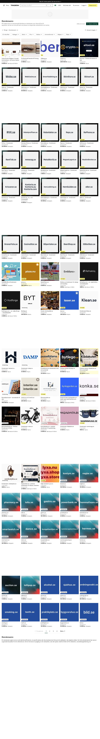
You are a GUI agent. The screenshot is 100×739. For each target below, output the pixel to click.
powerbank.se (64, 512)
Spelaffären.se (45, 282)
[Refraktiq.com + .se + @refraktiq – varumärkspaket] (89, 271)
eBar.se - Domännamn (85, 197)
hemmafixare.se (84, 512)
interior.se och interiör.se (27, 397)
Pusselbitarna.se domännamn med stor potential (50, 369)
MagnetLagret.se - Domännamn (68, 170)
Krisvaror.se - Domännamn (8, 197)
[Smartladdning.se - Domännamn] (50, 77)
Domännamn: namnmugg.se (87, 426)
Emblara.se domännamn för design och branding (69, 282)
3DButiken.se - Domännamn (87, 255)
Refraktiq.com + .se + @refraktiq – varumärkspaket (89, 282)
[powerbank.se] (69, 502)
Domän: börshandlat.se (47, 311)
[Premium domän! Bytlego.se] (69, 357)
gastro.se (43, 512)
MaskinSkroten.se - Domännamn (88, 170)
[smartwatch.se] (11, 529)
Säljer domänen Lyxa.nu (47, 483)
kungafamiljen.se (45, 540)
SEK (59, 5)
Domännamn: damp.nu (27, 368)
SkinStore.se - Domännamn (67, 87)
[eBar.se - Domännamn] (89, 187)
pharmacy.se (5, 512)
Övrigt (5, 30)
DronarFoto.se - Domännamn (9, 255)
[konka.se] (89, 387)
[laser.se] (69, 300)
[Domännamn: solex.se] (30, 416)
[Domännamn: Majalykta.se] (69, 416)
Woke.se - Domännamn (8, 87)
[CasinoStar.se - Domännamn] (30, 244)
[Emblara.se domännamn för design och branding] (69, 271)
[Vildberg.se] (50, 48)
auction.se (4, 595)
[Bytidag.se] (30, 300)
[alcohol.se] (50, 585)
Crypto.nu (63, 58)
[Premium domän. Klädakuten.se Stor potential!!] (89, 358)
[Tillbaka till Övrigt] (2, 30)
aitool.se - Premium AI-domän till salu (88, 59)
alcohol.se (43, 595)
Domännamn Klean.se (85, 311)
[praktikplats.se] (50, 612)
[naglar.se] (89, 473)
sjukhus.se (63, 595)
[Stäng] (98, 1)
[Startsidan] (15, 5)
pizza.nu (23, 282)
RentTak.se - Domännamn (8, 170)
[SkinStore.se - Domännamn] (69, 77)
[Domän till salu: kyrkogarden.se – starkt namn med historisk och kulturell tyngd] (69, 387)
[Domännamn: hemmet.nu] (11, 357)
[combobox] (34, 5)
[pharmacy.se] (11, 502)
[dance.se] (30, 529)
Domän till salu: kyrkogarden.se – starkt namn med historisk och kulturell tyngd (68, 398)
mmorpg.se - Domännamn (27, 170)
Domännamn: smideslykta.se (9, 483)
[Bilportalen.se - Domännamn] (50, 244)
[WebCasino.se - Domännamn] (30, 77)
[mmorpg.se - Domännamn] (30, 159)
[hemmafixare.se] (89, 502)
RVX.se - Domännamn (7, 143)
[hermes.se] (89, 529)
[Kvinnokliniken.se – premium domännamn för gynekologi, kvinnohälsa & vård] (50, 416)
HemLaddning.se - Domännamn (49, 197)
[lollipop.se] (30, 585)
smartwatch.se (5, 540)
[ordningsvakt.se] (89, 585)
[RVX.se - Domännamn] (11, 132)
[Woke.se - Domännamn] (11, 77)
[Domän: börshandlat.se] (50, 300)
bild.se (81, 622)
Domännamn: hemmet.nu (8, 368)
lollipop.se (24, 595)
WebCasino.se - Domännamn (28, 87)
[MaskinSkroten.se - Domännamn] (89, 159)
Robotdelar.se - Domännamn (48, 143)
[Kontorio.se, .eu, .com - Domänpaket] (30, 187)
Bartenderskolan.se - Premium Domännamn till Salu (9, 427)
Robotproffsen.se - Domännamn (29, 143)
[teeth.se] (30, 612)
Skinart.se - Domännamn (86, 87)
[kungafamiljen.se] (50, 529)
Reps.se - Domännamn (66, 143)
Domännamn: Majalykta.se (67, 426)
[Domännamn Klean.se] (89, 300)
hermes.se (82, 540)
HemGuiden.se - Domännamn (67, 197)
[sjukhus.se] (69, 585)
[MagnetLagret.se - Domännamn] (69, 159)
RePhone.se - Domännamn (87, 143)
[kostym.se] (69, 473)
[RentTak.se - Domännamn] (11, 159)
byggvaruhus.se (64, 622)
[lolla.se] (30, 502)
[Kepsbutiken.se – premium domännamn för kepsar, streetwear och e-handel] (30, 473)
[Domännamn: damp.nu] (30, 357)
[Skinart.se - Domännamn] (89, 77)
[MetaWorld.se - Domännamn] (50, 159)
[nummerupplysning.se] (69, 529)
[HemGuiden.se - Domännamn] (69, 187)
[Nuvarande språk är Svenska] (55, 5)
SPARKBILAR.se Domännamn (9, 282)
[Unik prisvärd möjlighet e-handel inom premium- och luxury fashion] (11, 48)
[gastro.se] (50, 502)
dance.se (23, 540)
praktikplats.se (44, 622)
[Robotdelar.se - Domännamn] (50, 132)
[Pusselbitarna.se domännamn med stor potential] (50, 357)
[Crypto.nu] (69, 48)
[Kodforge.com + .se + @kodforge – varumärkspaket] (11, 300)
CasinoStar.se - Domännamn (28, 255)
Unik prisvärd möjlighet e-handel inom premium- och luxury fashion (10, 59)
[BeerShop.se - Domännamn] (69, 244)
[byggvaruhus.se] (69, 612)
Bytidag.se (24, 311)
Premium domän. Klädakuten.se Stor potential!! (88, 369)
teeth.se (23, 622)
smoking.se (5, 622)
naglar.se (82, 483)
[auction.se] (11, 585)
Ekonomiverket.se (45, 397)
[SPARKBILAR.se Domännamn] (11, 271)
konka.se (82, 397)
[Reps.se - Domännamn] (69, 132)
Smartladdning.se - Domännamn (49, 87)
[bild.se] (89, 612)
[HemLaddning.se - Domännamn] (50, 187)
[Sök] (46, 5)
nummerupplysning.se (66, 540)
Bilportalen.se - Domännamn (48, 255)
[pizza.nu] (30, 271)
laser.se (62, 311)
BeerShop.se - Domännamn (67, 255)
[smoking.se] (11, 612)
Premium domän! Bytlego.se (67, 368)
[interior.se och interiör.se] (30, 387)
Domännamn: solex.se (27, 426)
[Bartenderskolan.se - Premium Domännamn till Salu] (11, 416)
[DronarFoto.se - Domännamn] (11, 244)
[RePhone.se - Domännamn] (89, 132)
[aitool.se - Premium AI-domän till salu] (89, 48)
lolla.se (23, 512)
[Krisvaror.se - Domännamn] (11, 187)
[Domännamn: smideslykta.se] (11, 473)
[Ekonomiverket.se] (50, 387)
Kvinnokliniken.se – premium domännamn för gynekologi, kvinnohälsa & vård (48, 427)
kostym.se (63, 483)
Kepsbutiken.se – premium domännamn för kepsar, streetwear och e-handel (30, 484)
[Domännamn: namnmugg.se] (89, 416)
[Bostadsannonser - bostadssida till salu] (11, 387)
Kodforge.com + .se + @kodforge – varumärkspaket (10, 311)
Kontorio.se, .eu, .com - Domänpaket (27, 198)
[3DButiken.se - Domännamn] (89, 244)
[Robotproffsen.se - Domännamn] (30, 132)
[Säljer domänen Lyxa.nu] (50, 473)
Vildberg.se (44, 58)
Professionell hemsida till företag (30, 58)
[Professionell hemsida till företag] (30, 48)
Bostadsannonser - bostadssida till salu (11, 398)
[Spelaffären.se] (50, 271)
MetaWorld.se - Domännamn (48, 170)
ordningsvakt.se (84, 595)
